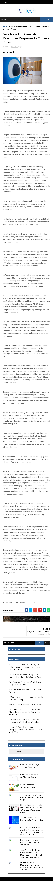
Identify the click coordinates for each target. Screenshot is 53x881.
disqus (47, 643)
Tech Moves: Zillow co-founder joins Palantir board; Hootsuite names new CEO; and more (25, 667)
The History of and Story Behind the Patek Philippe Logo (31, 797)
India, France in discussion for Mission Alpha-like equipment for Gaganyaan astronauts (25, 712)
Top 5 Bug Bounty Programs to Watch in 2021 (32, 818)
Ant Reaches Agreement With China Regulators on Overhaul (25, 683)
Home (5, 26)
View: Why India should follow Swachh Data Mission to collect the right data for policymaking (31, 854)
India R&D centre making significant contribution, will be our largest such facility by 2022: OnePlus (32, 831)
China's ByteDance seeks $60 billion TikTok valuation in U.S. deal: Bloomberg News (31, 809)
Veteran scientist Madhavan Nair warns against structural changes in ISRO (31, 866)
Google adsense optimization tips (27, 786)
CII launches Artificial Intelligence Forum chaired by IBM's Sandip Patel (25, 675)
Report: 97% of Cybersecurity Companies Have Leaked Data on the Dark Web (25, 729)
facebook (39, 643)
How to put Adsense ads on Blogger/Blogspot (30, 776)
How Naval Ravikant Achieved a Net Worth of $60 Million (31, 842)
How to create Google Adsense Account (29, 766)
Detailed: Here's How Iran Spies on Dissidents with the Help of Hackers (24, 720)
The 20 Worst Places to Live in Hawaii (25, 705)
